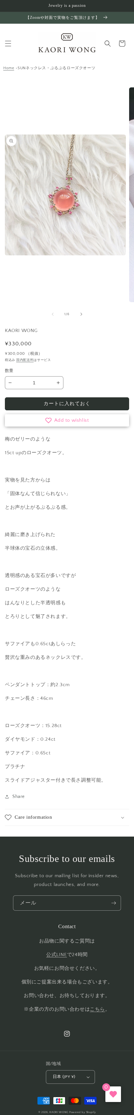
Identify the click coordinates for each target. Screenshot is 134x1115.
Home (8, 68)
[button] (8, 43)
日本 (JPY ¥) (64, 1076)
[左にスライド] (53, 314)
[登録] (113, 903)
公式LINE (56, 954)
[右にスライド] (81, 314)
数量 (9, 370)
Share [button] (18, 796)
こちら (97, 1009)
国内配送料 (25, 360)
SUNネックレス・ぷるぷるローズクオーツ (56, 68)
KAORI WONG (58, 1112)
